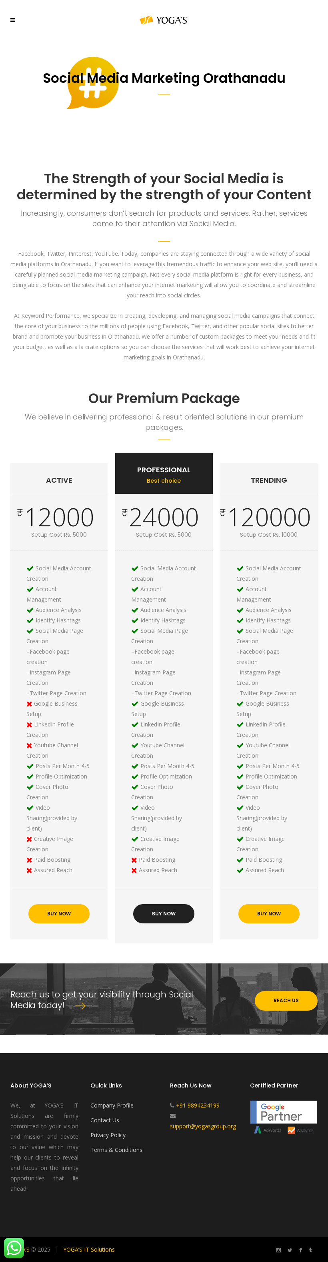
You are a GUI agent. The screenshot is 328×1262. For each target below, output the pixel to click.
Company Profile (112, 1105)
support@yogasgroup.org (203, 1126)
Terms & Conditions (116, 1150)
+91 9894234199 (198, 1105)
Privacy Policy (108, 1135)
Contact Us (104, 1120)
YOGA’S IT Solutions (89, 1249)
